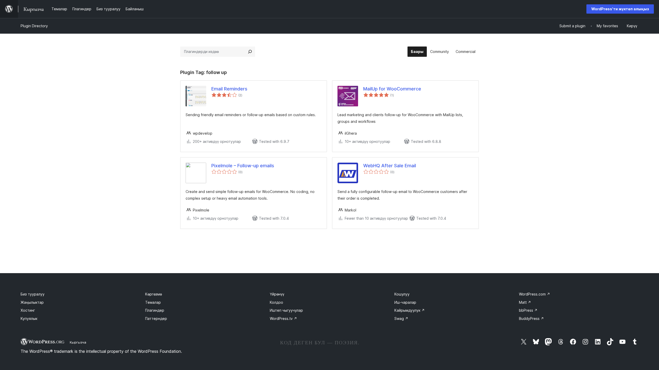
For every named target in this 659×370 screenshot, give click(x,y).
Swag (401, 318)
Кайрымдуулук (409, 310)
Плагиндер (154, 310)
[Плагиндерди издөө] (250, 52)
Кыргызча (78, 342)
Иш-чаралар (405, 302)
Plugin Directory (34, 26)
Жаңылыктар (32, 302)
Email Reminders (229, 88)
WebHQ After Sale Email (389, 165)
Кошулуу (402, 294)
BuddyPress (531, 318)
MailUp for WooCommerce (392, 88)
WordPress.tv (283, 318)
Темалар (153, 302)
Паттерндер (156, 318)
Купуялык (29, 318)
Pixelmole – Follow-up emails (242, 165)
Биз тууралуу (33, 294)
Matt (525, 302)
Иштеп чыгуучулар (286, 310)
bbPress (528, 310)
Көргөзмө (153, 294)
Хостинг (28, 310)
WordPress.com (534, 294)
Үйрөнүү (277, 294)
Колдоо (276, 302)
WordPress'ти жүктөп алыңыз (620, 9)
